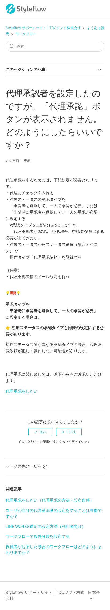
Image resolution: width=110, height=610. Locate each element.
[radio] (40, 432)
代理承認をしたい (22, 391)
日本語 (94, 592)
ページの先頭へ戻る (24, 466)
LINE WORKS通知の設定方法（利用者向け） (46, 526)
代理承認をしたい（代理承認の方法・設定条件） (50, 500)
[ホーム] (26, 12)
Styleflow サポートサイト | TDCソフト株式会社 (43, 27)
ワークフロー (25, 34)
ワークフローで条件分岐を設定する (38, 536)
